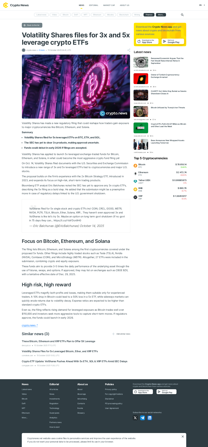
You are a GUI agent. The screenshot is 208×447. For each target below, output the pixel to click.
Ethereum (97, 15)
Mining (137, 15)
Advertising (82, 399)
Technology (54, 408)
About (79, 389)
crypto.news (28, 325)
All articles (53, 389)
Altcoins (110, 15)
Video (54, 15)
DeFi (76, 15)
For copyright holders (114, 394)
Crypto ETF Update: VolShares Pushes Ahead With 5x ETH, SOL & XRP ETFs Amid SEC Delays (74, 361)
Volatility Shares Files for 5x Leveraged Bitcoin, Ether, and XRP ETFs (60, 351)
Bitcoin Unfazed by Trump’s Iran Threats (168, 107)
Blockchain (124, 15)
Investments (54, 399)
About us (124, 5)
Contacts (81, 403)
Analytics (53, 417)
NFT (85, 15)
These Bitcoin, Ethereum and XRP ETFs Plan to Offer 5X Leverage (58, 341)
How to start (54, 427)
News (81, 5)
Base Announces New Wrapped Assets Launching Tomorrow (167, 141)
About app (81, 394)
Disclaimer (109, 399)
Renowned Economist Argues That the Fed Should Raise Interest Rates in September (167, 60)
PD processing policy (113, 403)
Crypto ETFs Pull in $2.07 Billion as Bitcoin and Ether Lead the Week (168, 125)
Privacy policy (111, 389)
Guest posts (54, 413)
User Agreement (112, 408)
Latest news (41, 15)
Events (80, 408)
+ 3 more (40, 50)
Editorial (93, 5)
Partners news (55, 422)
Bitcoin (65, 15)
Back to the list (33, 25)
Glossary (81, 413)
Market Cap (109, 5)
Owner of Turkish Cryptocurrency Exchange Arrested (165, 76)
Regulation (53, 403)
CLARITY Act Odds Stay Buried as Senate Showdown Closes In (168, 92)
